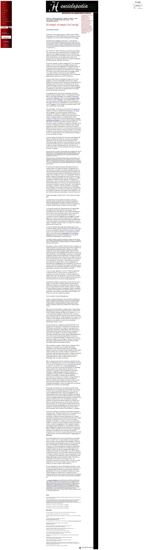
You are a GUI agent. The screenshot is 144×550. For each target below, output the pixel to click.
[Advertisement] (5, 71)
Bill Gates (56, 98)
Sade (61, 446)
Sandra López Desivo (6, 42)
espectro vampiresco (53, 480)
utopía (48, 76)
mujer (62, 252)
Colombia (57, 40)
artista (52, 427)
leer (53, 93)
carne (70, 44)
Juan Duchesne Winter (52, 29)
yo (79, 452)
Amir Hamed (6, 45)
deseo (63, 251)
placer (48, 55)
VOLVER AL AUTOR (87, 547)
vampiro (60, 99)
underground (71, 366)
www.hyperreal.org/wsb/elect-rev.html (52, 519)
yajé (66, 40)
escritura (48, 80)
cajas (54, 142)
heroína (72, 373)
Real (47, 427)
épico (59, 34)
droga (76, 37)
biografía (58, 263)
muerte (76, 109)
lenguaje (77, 87)
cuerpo (77, 110)
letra (51, 425)
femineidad (65, 233)
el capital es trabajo (74, 98)
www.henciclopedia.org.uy (50, 523)
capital (52, 112)
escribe (73, 71)
